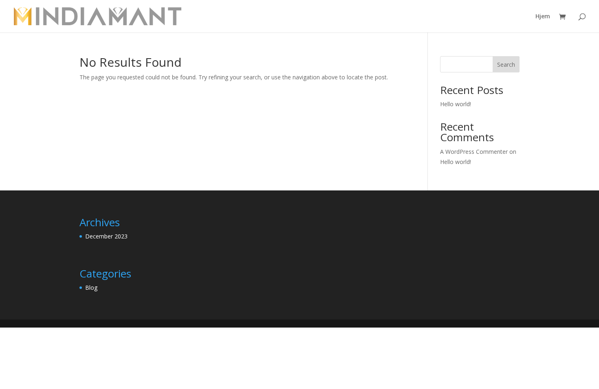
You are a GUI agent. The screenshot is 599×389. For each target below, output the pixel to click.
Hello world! (455, 104)
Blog (91, 287)
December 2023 (106, 236)
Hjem (542, 16)
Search (506, 64)
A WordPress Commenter (474, 151)
